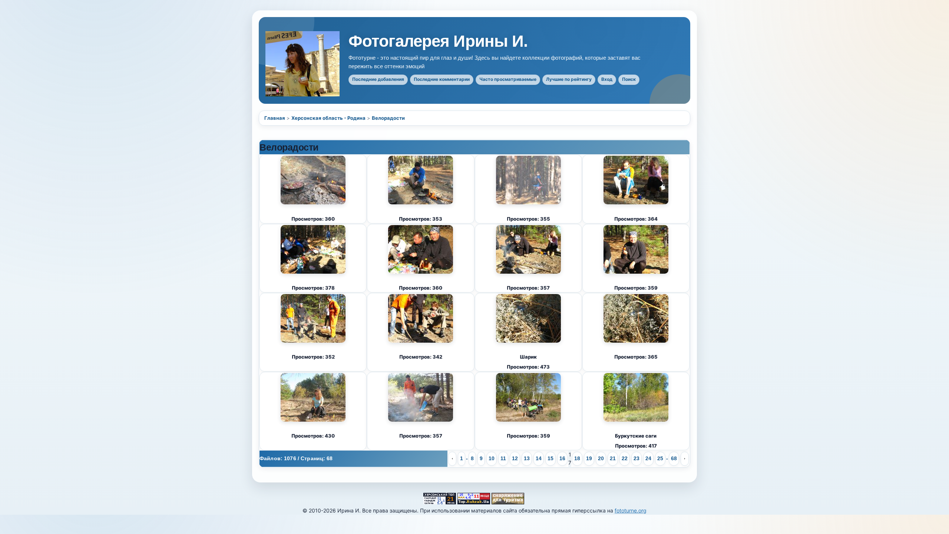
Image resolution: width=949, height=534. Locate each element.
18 (577, 458)
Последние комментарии (442, 79)
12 (515, 458)
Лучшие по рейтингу (569, 79)
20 (601, 458)
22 (625, 458)
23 (636, 458)
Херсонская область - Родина (328, 118)
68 (674, 458)
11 (503, 458)
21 (613, 458)
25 (660, 458)
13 (527, 458)
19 (589, 458)
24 (648, 458)
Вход (606, 79)
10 (492, 458)
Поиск (629, 79)
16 (562, 458)
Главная (274, 118)
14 (539, 458)
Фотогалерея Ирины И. (438, 41)
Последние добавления (378, 79)
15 (550, 458)
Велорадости (388, 118)
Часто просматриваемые (507, 79)
